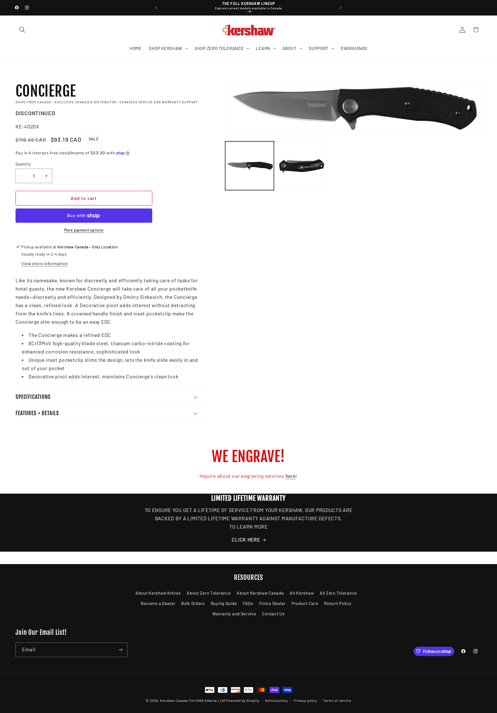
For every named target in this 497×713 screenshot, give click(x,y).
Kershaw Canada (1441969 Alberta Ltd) (192, 700)
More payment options (84, 230)
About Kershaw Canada (260, 592)
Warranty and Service (234, 613)
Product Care (304, 603)
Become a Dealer (158, 603)
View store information (44, 263)
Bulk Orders (193, 603)
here (291, 476)
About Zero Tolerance (209, 592)
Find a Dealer (272, 603)
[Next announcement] (340, 8)
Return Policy (337, 603)
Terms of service (337, 700)
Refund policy (276, 700)
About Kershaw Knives (158, 592)
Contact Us (273, 613)
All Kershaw (302, 592)
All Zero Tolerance (338, 592)
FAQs (248, 603)
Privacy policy (305, 700)
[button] (22, 30)
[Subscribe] (120, 650)
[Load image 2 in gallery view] (301, 165)
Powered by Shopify (242, 700)
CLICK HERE (246, 540)
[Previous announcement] (156, 8)
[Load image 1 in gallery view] (249, 165)
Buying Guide (224, 603)
